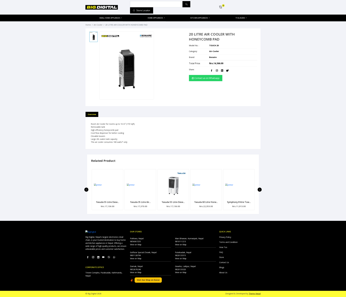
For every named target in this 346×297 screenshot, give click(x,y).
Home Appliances (155, 18)
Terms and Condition (228, 242)
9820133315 (180, 255)
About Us (223, 272)
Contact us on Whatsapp (206, 78)
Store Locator (143, 10)
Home (88, 25)
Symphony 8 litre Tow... (239, 202)
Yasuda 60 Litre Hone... (206, 202)
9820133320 (180, 269)
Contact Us (224, 262)
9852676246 (135, 269)
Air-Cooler (98, 25)
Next (260, 190)
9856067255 (135, 241)
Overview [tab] (92, 114)
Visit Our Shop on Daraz (148, 280)
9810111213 (180, 241)
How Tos (223, 247)
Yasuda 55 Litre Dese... (107, 202)
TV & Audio (240, 18)
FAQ (221, 252)
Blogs (221, 267)
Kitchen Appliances (199, 18)
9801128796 (135, 255)
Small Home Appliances (110, 18)
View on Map (135, 244)
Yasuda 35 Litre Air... (140, 202)
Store (221, 257)
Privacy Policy (225, 237)
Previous (86, 190)
